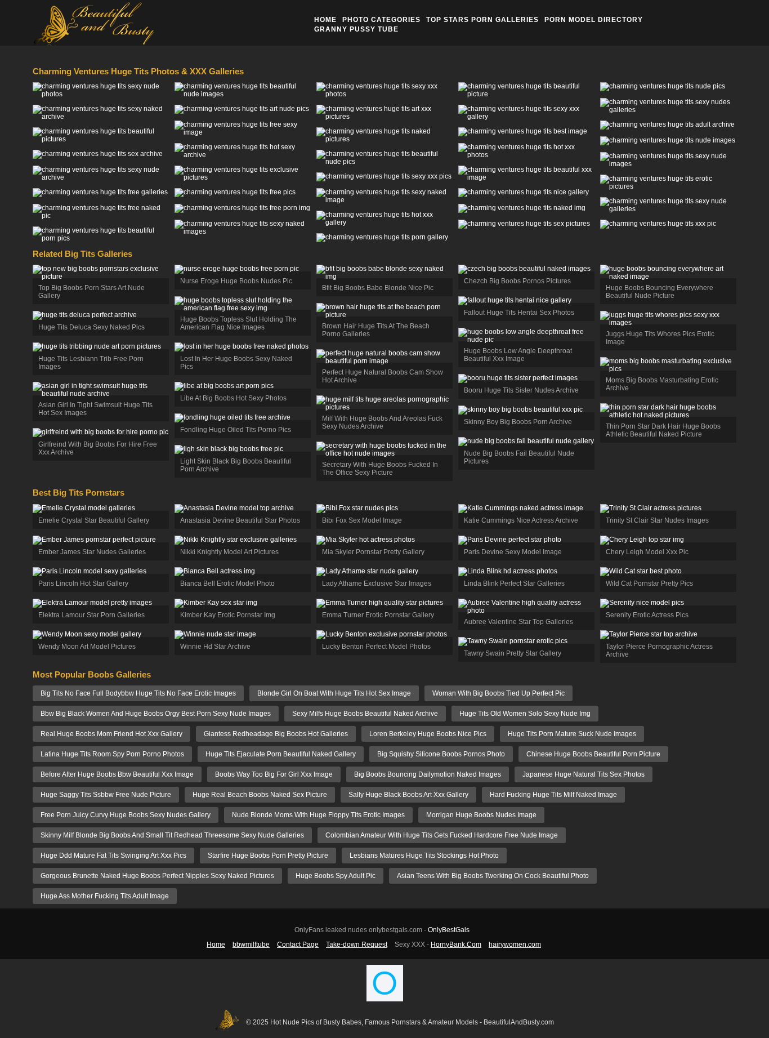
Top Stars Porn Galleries (482, 20)
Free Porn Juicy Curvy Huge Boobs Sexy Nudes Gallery (126, 815)
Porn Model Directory (593, 20)
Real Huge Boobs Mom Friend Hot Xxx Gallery (111, 734)
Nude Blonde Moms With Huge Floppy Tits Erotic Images (318, 815)
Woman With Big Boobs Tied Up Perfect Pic (498, 693)
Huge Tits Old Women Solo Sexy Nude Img (525, 714)
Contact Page (298, 944)
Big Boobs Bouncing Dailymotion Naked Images (427, 774)
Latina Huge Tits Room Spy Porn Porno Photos (112, 754)
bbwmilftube (251, 944)
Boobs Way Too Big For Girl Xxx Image (274, 774)
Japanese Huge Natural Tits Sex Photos (583, 774)
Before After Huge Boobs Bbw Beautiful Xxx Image (117, 774)
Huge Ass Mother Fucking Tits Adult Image (105, 896)
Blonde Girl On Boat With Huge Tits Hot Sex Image (334, 693)
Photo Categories (381, 20)
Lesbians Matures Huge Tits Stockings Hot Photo (424, 855)
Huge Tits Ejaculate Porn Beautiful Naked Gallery (280, 754)
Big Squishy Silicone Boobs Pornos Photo (441, 754)
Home (325, 20)
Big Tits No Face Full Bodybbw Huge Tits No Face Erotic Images (138, 693)
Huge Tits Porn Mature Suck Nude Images (572, 734)
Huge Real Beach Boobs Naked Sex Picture (260, 795)
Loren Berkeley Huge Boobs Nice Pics (427, 734)
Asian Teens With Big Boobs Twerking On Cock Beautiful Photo (493, 876)
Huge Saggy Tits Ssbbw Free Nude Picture (106, 795)
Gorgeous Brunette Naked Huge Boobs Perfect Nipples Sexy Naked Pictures (157, 876)
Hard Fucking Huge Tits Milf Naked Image (553, 795)
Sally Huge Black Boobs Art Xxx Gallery (408, 795)
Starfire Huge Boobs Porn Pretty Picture (268, 855)
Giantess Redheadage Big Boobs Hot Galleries (276, 734)
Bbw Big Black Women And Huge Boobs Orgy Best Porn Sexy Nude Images (156, 714)
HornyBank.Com (456, 944)
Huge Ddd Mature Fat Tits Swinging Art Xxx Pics (113, 855)
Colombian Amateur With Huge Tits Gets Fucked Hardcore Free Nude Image (441, 835)
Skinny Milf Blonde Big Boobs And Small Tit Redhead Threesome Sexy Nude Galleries (172, 835)
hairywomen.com (515, 944)
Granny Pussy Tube (356, 29)
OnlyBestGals (449, 930)
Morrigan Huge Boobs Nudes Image (481, 815)
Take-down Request (356, 944)
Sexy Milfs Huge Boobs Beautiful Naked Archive (365, 714)
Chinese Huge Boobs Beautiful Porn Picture (593, 754)
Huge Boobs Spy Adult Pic (335, 876)
